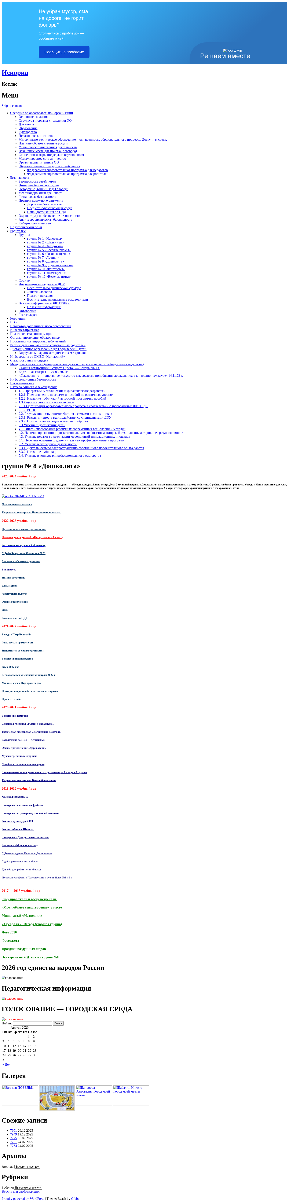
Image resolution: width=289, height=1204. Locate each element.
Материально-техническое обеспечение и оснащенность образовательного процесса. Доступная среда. (93, 139)
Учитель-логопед (39, 292)
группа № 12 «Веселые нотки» (49, 276)
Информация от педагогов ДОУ (42, 284)
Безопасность (19, 177)
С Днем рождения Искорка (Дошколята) (27, 853)
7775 (13, 1138)
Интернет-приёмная (24, 330)
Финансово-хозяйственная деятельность (48, 147)
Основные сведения (33, 116)
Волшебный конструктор (17, 658)
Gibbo (75, 1198)
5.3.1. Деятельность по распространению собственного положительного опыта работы (81, 448)
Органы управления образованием (35, 337)
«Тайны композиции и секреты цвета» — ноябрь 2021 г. (59, 368)
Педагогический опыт (26, 227)
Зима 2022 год (10, 666)
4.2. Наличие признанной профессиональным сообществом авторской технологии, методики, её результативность (101, 432)
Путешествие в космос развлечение (24, 529)
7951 (13, 1130)
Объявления (27, 311)
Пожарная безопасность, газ (39, 185)
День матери (9, 585)
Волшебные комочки (15, 715)
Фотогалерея (28, 314)
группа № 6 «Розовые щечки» (48, 254)
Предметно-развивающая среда (49, 208)
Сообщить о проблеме (64, 52)
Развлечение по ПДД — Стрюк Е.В (23, 739)
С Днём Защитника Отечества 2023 (23, 553)
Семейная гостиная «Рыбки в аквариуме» (28, 723)
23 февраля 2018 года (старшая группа (31, 924)
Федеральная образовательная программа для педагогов (67, 170)
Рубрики (8, 1187)
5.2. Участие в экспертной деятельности (48, 444)
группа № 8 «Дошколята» (45, 261)
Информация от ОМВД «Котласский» (37, 356)
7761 (13, 1142)
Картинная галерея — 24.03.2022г (43, 372)
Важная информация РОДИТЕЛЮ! (44, 303)
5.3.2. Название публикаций (39, 452)
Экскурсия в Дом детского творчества (25, 837)
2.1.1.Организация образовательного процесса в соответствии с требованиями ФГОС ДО (83, 406)
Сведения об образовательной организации (41, 113)
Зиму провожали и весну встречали (29, 899)
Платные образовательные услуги (43, 143)
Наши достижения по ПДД (46, 212)
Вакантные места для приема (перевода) (48, 151)
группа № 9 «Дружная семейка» (50, 265)
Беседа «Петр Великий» (16, 634)
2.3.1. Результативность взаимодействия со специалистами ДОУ (65, 417)
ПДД (5, 609)
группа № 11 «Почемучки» (46, 273)
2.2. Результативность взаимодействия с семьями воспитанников (65, 413)
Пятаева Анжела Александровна (33, 387)
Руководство (28, 132)
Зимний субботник (13, 577)
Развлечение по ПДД (14, 618)
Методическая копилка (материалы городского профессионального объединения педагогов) (77, 364)
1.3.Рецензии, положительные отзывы (46, 402)
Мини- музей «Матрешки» (22, 915)
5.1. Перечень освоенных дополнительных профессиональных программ (71, 440)
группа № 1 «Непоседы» (45, 238)
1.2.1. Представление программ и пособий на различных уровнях (66, 394)
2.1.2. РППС (27, 410)
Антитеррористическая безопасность (45, 219)
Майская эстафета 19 (15, 796)
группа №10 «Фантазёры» (46, 269)
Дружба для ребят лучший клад (21, 869)
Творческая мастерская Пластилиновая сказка (31, 512)
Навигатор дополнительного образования (40, 326)
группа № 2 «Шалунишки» (46, 242)
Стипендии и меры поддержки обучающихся (51, 155)
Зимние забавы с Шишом (18, 829)
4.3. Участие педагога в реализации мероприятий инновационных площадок (74, 436)
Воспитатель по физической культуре (54, 288)
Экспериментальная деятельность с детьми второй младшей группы (44, 772)
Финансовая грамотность (18, 642)
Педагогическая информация (31, 333)
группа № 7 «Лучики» (43, 257)
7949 (13, 1134)
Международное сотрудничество (42, 158)
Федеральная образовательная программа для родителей (67, 174)
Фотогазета (10, 940)
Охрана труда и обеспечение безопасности (49, 215)
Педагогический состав (36, 135)
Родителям (18, 231)
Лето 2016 (9, 932)
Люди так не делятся (14, 593)
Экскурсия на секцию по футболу (22, 805)
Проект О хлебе (12, 699)
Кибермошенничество (35, 223)
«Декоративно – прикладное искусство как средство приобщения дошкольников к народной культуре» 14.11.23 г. (101, 375)
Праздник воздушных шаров (24, 949)
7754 (13, 1146)
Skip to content (12, 105)
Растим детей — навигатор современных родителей (47, 345)
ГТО (13, 322)
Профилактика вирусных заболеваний (38, 341)
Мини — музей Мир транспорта (21, 682)
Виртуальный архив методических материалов (53, 353)
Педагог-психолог (40, 295)
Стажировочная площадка (29, 360)
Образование (28, 128)
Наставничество (22, 383)
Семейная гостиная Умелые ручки (23, 764)
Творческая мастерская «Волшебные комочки (31, 731)
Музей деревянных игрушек (19, 755)
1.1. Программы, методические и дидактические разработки (62, 391)
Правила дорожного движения (41, 200)
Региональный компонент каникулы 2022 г (28, 674)
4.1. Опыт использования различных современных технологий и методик (72, 429)
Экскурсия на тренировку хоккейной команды (30, 813)
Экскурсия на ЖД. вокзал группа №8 (30, 957)
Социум (24, 280)
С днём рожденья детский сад (20, 861)
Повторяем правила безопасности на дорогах (30, 691)
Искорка (15, 72)
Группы (24, 234)
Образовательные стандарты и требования (49, 166)
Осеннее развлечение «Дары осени (23, 747)
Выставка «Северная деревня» (21, 561)
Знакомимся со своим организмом (23, 650)
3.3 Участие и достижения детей (42, 425)
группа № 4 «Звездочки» (45, 246)
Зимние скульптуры (14, 821)
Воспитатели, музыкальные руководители (57, 299)
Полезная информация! (44, 307)
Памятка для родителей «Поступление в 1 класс (32, 537)
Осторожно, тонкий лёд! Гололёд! (43, 189)
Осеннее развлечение (15, 601)
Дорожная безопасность (44, 204)
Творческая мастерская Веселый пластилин (29, 780)
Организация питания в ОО (39, 162)
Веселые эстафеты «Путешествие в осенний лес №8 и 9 (36, 877)
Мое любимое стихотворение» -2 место (33, 907)
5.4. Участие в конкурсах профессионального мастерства (60, 455)
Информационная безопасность (33, 379)
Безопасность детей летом (37, 181)
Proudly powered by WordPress (23, 1198)
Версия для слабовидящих (21, 1191)
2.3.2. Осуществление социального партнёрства (53, 421)
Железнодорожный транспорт (40, 193)
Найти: (7, 1023)
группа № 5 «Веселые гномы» (49, 250)
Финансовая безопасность (37, 196)
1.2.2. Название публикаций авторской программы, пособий (62, 398)
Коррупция (18, 318)
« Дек (6, 1064)
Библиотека (9, 569)
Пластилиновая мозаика (17, 504)
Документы (27, 124)
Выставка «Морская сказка (19, 845)
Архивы (8, 1166)
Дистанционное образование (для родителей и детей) (48, 349)
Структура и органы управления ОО (45, 120)
